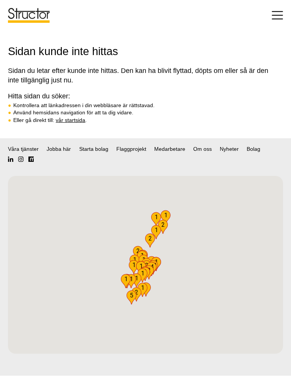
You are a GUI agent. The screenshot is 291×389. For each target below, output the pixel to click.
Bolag (253, 149)
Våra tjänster (23, 149)
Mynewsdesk (31, 159)
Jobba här (59, 149)
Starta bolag (93, 149)
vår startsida (70, 120)
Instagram (20, 159)
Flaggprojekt (131, 149)
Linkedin (10, 159)
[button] (131, 297)
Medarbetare (169, 149)
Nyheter (229, 149)
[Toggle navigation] (262, 15)
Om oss (202, 149)
